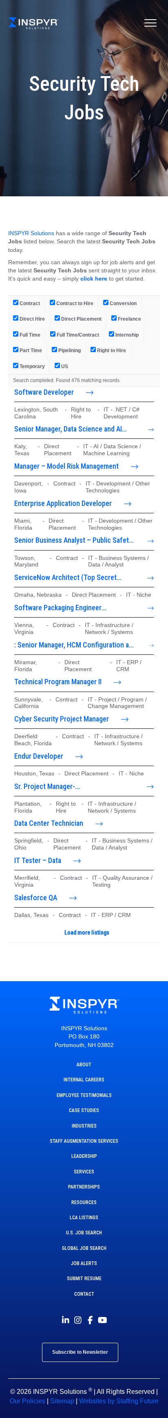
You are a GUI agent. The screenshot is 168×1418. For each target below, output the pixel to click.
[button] (66, 1320)
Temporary (31, 366)
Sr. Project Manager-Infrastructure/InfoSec (48, 787)
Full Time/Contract (77, 334)
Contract (29, 303)
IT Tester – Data (37, 860)
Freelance (129, 318)
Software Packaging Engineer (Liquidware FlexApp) (58, 608)
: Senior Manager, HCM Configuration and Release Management (75, 645)
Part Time (30, 350)
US (64, 366)
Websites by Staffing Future (119, 1401)
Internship (126, 334)
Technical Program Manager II (58, 681)
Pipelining (69, 350)
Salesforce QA (35, 897)
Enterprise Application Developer (63, 503)
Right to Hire (111, 350)
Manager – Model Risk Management (66, 466)
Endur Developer (38, 756)
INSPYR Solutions (31, 233)
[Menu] (150, 23)
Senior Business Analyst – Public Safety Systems (73, 541)
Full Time (29, 334)
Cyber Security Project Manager (61, 719)
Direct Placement (81, 318)
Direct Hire (31, 318)
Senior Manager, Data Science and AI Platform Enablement (68, 429)
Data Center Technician (48, 823)
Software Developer (44, 392)
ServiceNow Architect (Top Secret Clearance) (65, 578)
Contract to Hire (74, 303)
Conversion (122, 303)
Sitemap (62, 1401)
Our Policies (27, 1401)
